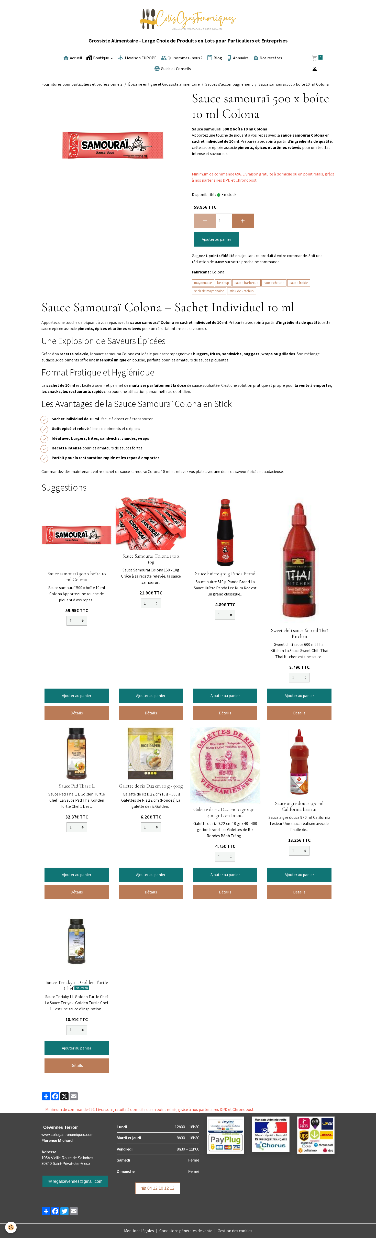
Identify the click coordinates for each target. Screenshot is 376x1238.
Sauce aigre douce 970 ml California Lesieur (299, 806)
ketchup (223, 282)
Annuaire (240, 58)
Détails (77, 713)
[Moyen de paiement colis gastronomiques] (225, 1134)
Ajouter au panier (216, 239)
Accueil (75, 58)
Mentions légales (139, 1230)
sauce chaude (274, 282)
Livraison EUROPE (140, 58)
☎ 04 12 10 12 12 (157, 1188)
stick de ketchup (241, 291)
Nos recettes (270, 58)
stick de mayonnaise (209, 291)
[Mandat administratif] (270, 1133)
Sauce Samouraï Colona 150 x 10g (150, 559)
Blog (217, 58)
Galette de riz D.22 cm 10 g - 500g (151, 786)
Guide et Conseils (175, 69)
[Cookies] (11, 1227)
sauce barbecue (246, 282)
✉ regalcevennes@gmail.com (75, 1181)
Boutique (101, 58)
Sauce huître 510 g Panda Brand (225, 574)
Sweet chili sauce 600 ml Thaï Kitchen (299, 633)
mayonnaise (203, 282)
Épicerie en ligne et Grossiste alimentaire (164, 84)
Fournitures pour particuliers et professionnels (82, 84)
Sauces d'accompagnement (229, 84)
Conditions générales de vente (185, 1230)
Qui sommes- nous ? (185, 58)
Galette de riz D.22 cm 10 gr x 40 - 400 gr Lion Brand (225, 812)
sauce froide (299, 282)
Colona (218, 272)
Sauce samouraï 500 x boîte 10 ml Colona (77, 577)
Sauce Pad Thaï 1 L (77, 786)
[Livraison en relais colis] (316, 1134)
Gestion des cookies (235, 1230)
